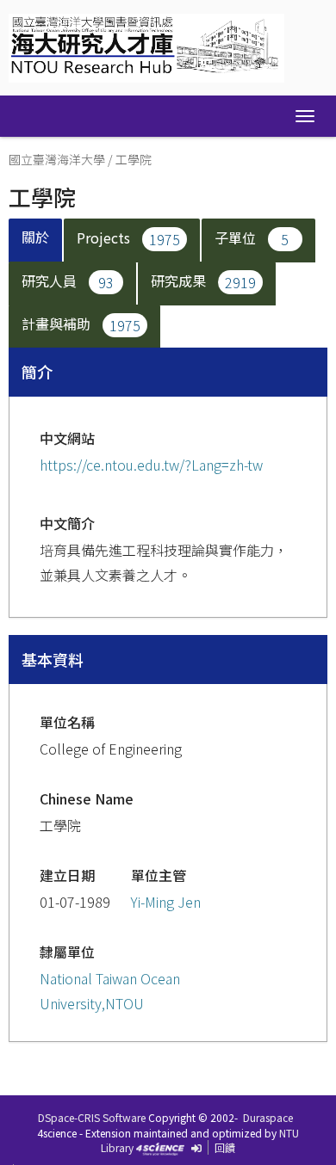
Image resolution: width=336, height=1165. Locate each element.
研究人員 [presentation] (68, 280)
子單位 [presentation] (252, 237)
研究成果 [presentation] (203, 280)
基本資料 (53, 659)
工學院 (133, 159)
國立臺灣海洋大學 (57, 159)
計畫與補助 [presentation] (81, 323)
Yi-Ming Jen (166, 901)
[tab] (36, 240)
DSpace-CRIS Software (92, 1117)
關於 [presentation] (35, 236)
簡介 (37, 372)
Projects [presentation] (128, 237)
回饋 (225, 1147)
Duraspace (268, 1117)
